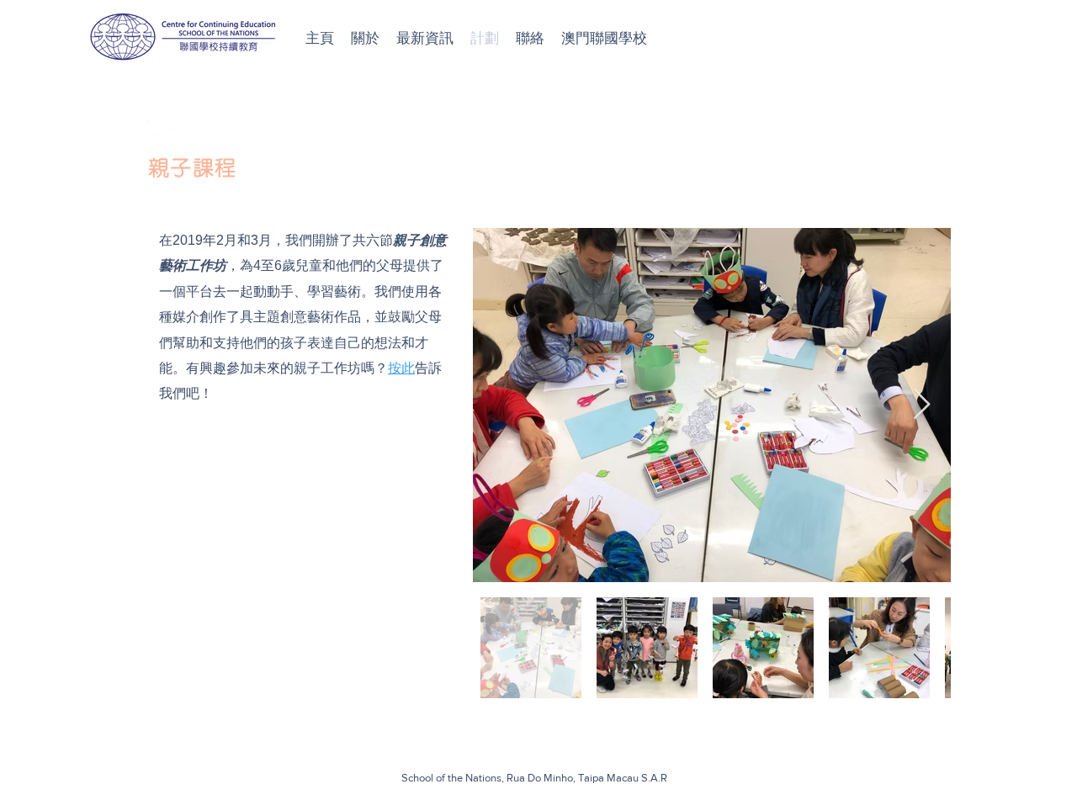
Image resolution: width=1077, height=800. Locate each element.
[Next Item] (921, 405)
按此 (401, 368)
